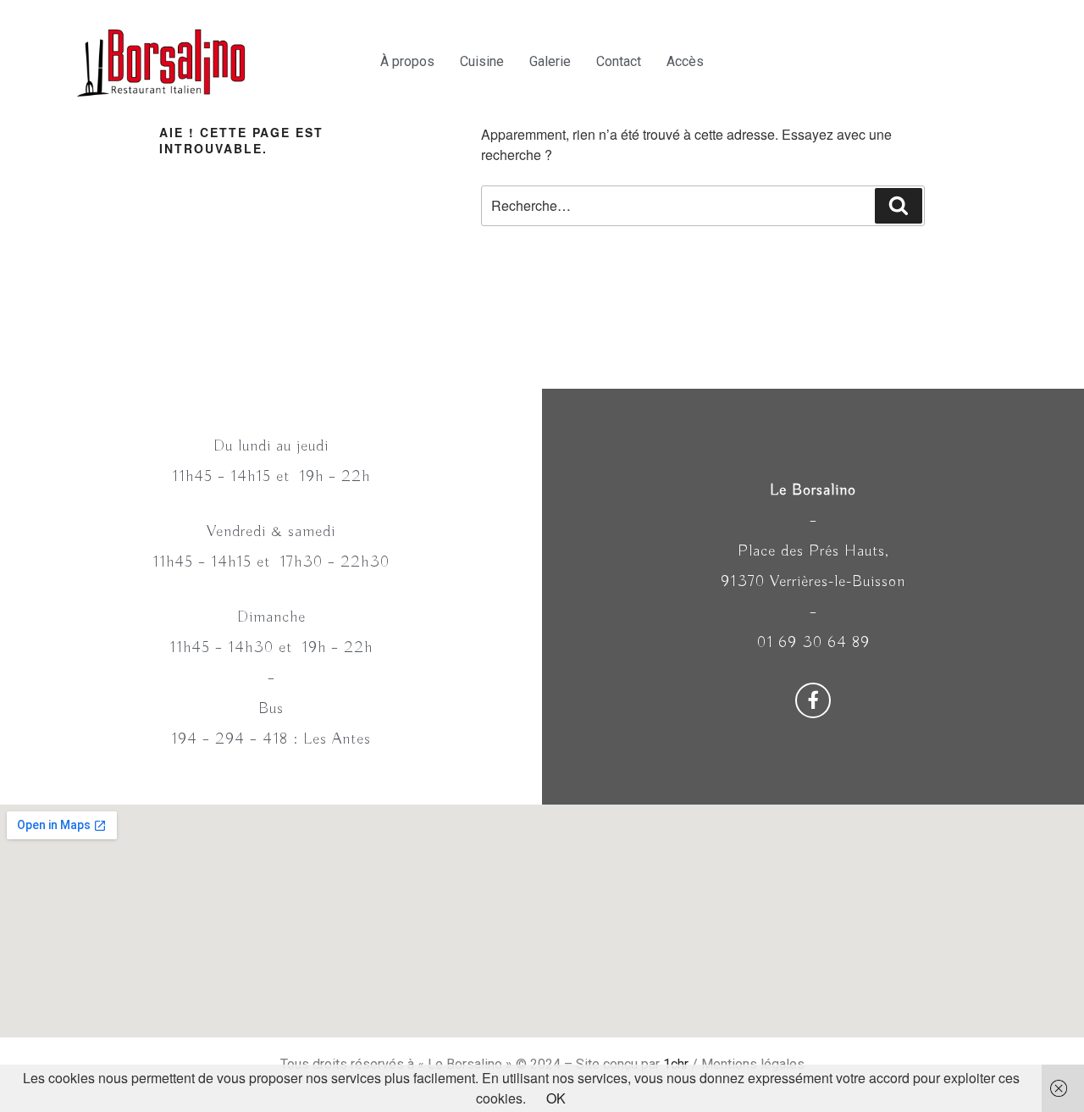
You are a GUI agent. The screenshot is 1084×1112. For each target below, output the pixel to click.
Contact (618, 61)
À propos (407, 61)
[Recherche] (898, 206)
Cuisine (482, 61)
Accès (685, 61)
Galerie (550, 61)
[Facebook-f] (813, 700)
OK (556, 1098)
